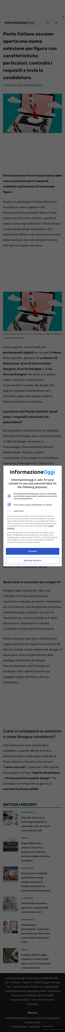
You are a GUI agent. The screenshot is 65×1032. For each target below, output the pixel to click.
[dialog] (32, 516)
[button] (32, 511)
